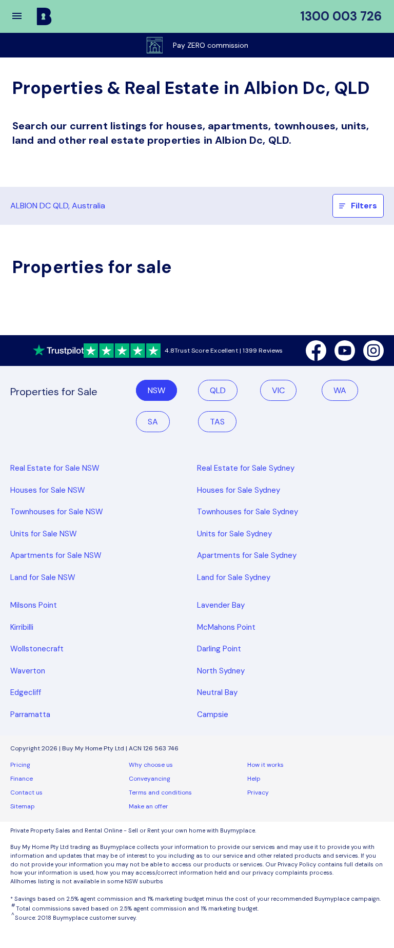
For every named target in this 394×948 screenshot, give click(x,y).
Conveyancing (149, 779)
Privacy (258, 792)
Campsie (212, 714)
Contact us (26, 792)
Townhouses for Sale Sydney (247, 512)
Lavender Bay (221, 605)
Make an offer (148, 806)
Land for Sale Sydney (233, 577)
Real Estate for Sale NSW (55, 468)
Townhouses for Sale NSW (56, 512)
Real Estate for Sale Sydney (245, 468)
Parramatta (30, 714)
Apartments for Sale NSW (56, 555)
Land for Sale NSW (42, 577)
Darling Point (219, 649)
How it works (265, 765)
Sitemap (22, 806)
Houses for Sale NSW (47, 490)
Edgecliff (25, 692)
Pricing (20, 765)
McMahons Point (226, 627)
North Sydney (221, 671)
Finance (21, 779)
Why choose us (151, 765)
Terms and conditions (160, 792)
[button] (23, 16)
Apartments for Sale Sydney (247, 555)
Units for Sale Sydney (234, 534)
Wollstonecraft (37, 649)
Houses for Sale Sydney (238, 490)
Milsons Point (33, 605)
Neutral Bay (217, 692)
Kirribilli (21, 627)
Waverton (27, 671)
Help (254, 779)
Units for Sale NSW (43, 534)
